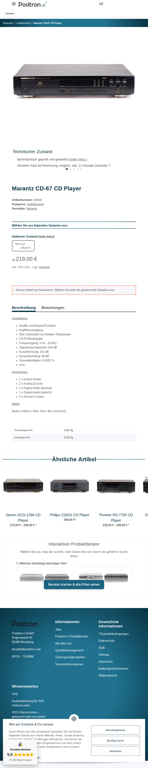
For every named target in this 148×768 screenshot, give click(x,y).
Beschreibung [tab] (24, 308)
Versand (44, 267)
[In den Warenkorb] (15, 35)
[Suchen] (141, 13)
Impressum (106, 661)
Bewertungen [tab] (53, 308)
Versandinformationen (69, 664)
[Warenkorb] (130, 4)
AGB (102, 647)
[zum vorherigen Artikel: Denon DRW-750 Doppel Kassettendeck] (134, 23)
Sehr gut (23, 245)
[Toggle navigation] (14, 2)
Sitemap (104, 654)
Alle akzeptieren (115, 730)
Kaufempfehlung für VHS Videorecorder (28, 703)
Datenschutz (107, 640)
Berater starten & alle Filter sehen (74, 584)
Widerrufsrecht (108, 675)
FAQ (15, 694)
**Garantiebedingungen (114, 633)
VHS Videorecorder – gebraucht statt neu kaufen (29, 714)
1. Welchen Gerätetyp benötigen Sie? (41, 563)
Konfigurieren (115, 740)
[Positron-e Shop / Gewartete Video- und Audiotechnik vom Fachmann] (33, 4)
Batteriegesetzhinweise (114, 668)
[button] (113, 4)
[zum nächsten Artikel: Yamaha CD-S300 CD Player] (141, 23)
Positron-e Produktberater (71, 636)
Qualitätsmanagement (69, 650)
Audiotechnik (35, 204)
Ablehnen (115, 751)
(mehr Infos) (46, 236)
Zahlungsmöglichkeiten (70, 657)
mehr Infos (78, 159)
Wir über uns (63, 643)
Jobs (58, 629)
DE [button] (101, 3)
